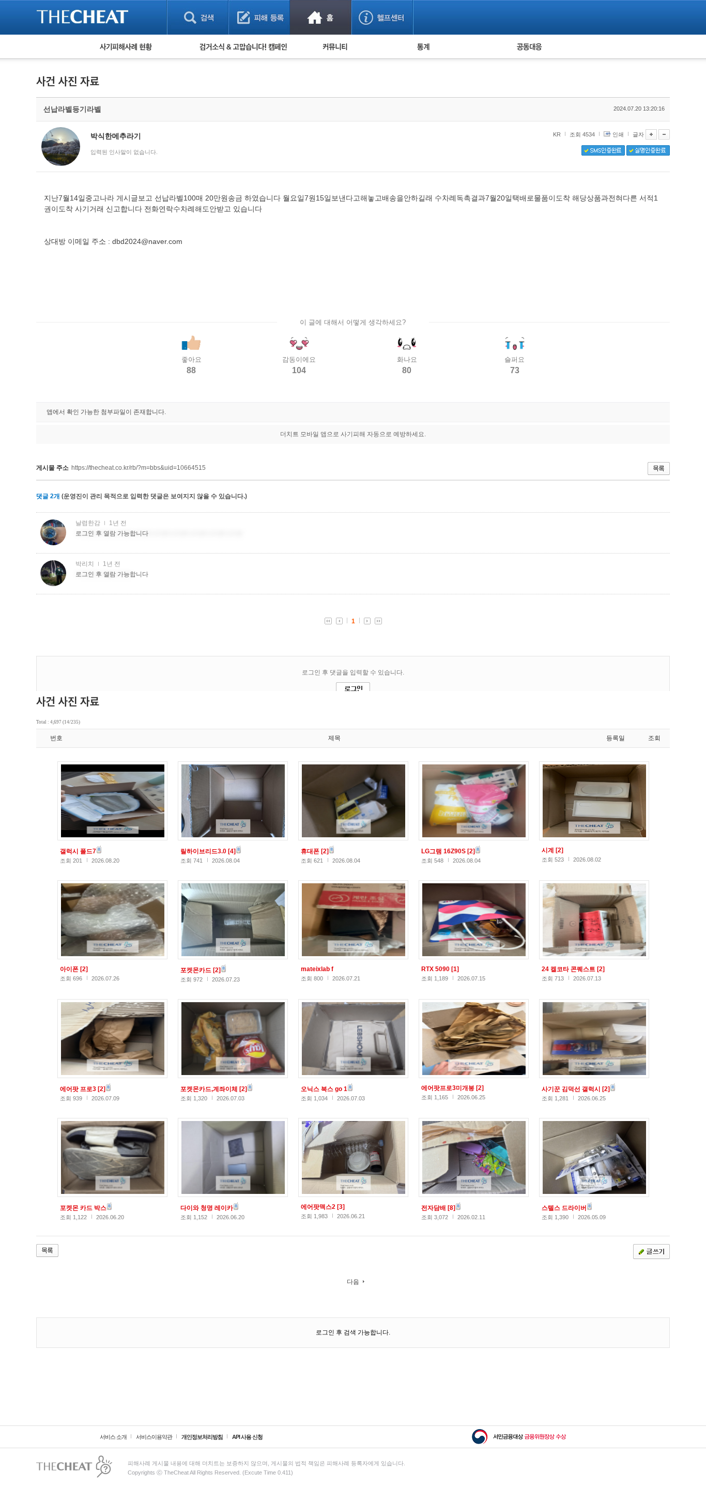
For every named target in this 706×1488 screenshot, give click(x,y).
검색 (197, 17)
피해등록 (259, 17)
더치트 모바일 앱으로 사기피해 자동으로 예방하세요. (353, 434)
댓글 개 (48, 496)
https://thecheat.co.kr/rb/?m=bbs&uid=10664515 (138, 467)
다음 (353, 1281)
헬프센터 (382, 17)
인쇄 (618, 134)
